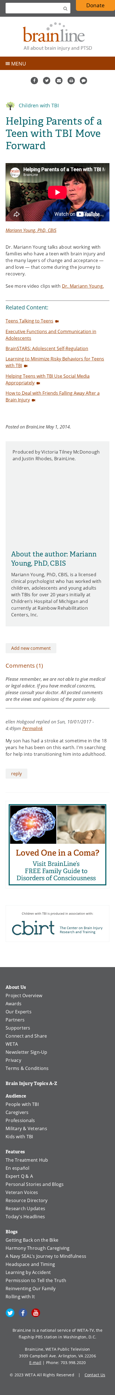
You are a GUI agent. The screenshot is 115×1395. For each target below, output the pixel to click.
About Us (16, 987)
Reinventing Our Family (31, 1288)
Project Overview (24, 995)
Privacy (13, 1060)
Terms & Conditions (27, 1068)
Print (71, 80)
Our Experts (19, 1012)
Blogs (12, 1232)
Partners (15, 1020)
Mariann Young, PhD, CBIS (31, 230)
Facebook (34, 80)
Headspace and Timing (30, 1264)
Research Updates (25, 1208)
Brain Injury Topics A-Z (31, 1083)
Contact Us (95, 1374)
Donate (95, 5)
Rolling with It (20, 1297)
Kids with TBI (19, 1137)
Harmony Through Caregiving (38, 1248)
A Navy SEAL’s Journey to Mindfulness (46, 1256)
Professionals (20, 1120)
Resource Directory (27, 1200)
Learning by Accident (28, 1272)
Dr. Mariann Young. (83, 286)
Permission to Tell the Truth (36, 1280)
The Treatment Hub (27, 1160)
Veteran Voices (22, 1192)
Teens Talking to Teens (29, 321)
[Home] (57, 36)
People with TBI (22, 1104)
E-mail (35, 1362)
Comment (83, 80)
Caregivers (17, 1112)
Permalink (32, 728)
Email (59, 80)
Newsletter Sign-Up (26, 1052)
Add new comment (31, 648)
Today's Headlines (25, 1217)
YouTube (35, 1312)
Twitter (46, 80)
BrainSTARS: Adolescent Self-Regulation (47, 348)
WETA (12, 1044)
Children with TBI (38, 105)
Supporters (18, 1028)
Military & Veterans (26, 1128)
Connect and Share (26, 1036)
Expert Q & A (19, 1176)
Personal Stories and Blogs (35, 1184)
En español (18, 1168)
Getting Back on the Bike (32, 1240)
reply (16, 774)
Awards (14, 1004)
